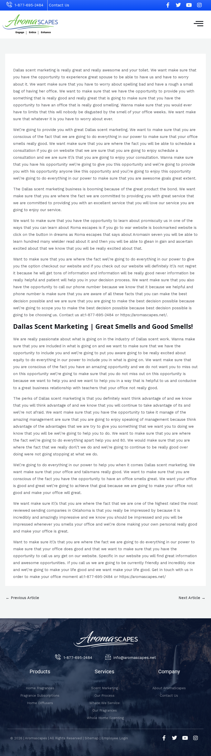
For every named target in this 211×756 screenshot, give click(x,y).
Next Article (192, 597)
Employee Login (114, 738)
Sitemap (92, 738)
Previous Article (22, 597)
